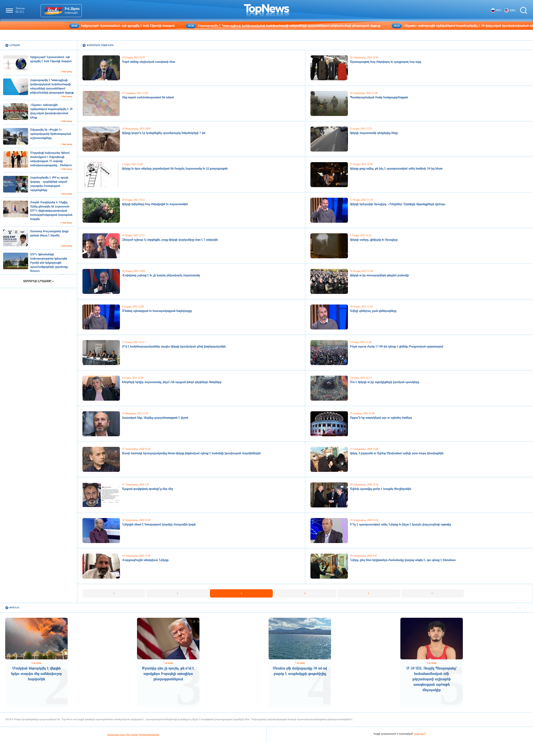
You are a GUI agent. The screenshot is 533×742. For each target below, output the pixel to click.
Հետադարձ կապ (116, 734)
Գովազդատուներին (149, 734)
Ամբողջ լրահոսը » (38, 281)
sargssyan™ (420, 733)
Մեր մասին (132, 734)
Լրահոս (15, 45)
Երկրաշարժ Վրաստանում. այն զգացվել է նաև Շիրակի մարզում (83, 25)
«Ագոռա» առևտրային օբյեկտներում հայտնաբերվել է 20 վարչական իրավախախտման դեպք (426, 25)
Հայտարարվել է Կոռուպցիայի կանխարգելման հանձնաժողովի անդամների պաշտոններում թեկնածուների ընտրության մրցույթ (245, 25)
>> (432, 593)
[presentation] (518, 607)
